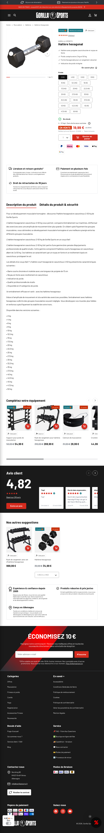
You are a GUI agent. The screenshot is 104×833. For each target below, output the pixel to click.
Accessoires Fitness (15, 713)
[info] (89, 123)
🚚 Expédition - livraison (62, 742)
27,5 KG (75, 94)
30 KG (86, 94)
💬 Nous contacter (60, 747)
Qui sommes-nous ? (14, 736)
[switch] (8, 823)
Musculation (18, 25)
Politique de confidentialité (63, 703)
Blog (9, 747)
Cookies (56, 697)
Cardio (10, 697)
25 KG (63, 94)
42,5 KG (75, 106)
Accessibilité (58, 682)
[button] (15, 15)
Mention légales (59, 713)
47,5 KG (64, 111)
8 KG (92, 77)
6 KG (82, 77)
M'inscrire (81, 654)
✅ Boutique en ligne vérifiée (64, 736)
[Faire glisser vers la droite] (47, 54)
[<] (7, 2)
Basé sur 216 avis (13, 497)
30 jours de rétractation (33, 2)
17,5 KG (63, 88)
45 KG (86, 106)
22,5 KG (87, 88)
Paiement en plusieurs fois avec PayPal (75, 2)
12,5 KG (74, 83)
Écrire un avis (16, 506)
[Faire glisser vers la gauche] (11, 54)
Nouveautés (12, 718)
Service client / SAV (14, 742)
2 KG (63, 77)
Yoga (9, 703)
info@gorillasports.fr (20, 784)
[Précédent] (88, 400)
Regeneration (12, 708)
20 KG (75, 88)
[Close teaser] (90, 816)
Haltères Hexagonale (41, 25)
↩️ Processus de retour (62, 757)
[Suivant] (95, 400)
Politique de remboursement (64, 692)
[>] (97, 2)
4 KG (72, 77)
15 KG (86, 83)
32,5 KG (64, 100)
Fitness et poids (13, 692)
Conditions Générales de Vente (65, 687)
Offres (9, 682)
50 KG (75, 111)
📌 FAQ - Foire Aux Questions (64, 731)
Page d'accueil (13, 731)
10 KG (63, 83)
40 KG (63, 106)
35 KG (75, 100)
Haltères (28, 25)
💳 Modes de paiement (62, 752)
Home (8, 25)
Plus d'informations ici (74, 663)
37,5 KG (87, 100)
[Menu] (12, 816)
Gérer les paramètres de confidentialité (68, 708)
